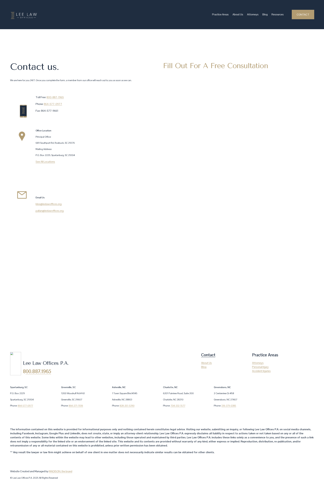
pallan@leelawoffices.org (50, 211)
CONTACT (303, 14)
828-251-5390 (127, 405)
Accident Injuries (261, 371)
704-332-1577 (178, 405)
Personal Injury (260, 367)
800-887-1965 (55, 97)
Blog (265, 14)
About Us (238, 14)
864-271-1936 (76, 405)
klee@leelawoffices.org (49, 204)
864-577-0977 (53, 104)
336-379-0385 (228, 405)
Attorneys (253, 14)
